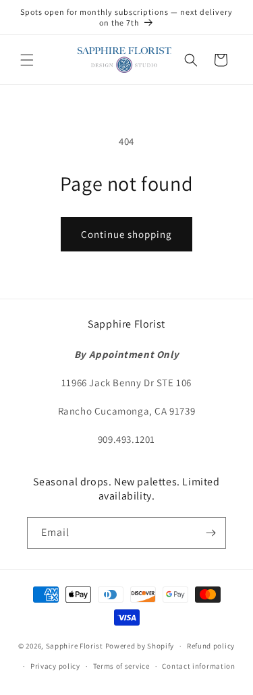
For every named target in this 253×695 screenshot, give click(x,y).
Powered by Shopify (140, 646)
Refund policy (211, 646)
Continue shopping (126, 234)
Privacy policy (55, 666)
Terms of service (121, 666)
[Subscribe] (210, 533)
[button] (27, 60)
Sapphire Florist (74, 646)
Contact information (198, 666)
